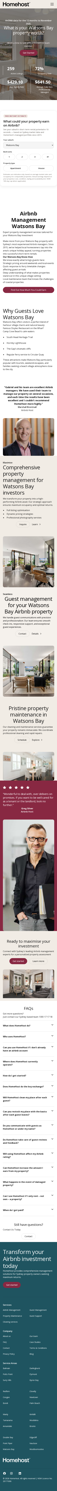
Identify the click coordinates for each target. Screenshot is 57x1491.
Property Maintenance (12, 1316)
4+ (48, 156)
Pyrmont (33, 1374)
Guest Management (38, 1310)
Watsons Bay (8, 1449)
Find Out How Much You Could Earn (28, 289)
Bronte (33, 1426)
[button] (51, 4)
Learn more (38, 961)
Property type (9, 163)
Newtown (34, 1397)
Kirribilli (33, 1414)
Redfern (6, 1391)
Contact (22, 633)
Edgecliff (33, 1437)
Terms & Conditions (38, 1348)
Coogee (6, 1397)
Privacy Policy (9, 1354)
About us (7, 1336)
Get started (18, 961)
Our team (34, 1336)
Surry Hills (7, 1380)
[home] (16, 4)
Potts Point (8, 1374)
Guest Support (36, 1316)
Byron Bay (34, 1380)
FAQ (5, 1342)
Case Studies (35, 1342)
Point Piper (7, 1443)
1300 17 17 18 (45, 1016)
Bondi (5, 1403)
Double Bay (8, 1437)
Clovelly (33, 1391)
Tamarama (7, 1420)
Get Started (28, 52)
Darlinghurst (35, 1368)
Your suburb (8, 140)
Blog (32, 1354)
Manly (5, 1414)
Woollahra (34, 1420)
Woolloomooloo (37, 1449)
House (41, 168)
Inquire (23, 524)
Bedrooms (7, 152)
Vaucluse (33, 1443)
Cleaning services (10, 1322)
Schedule (22, 739)
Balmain (6, 1368)
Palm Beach (35, 1403)
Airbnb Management (11, 1310)
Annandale (7, 1426)
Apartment (15, 168)
